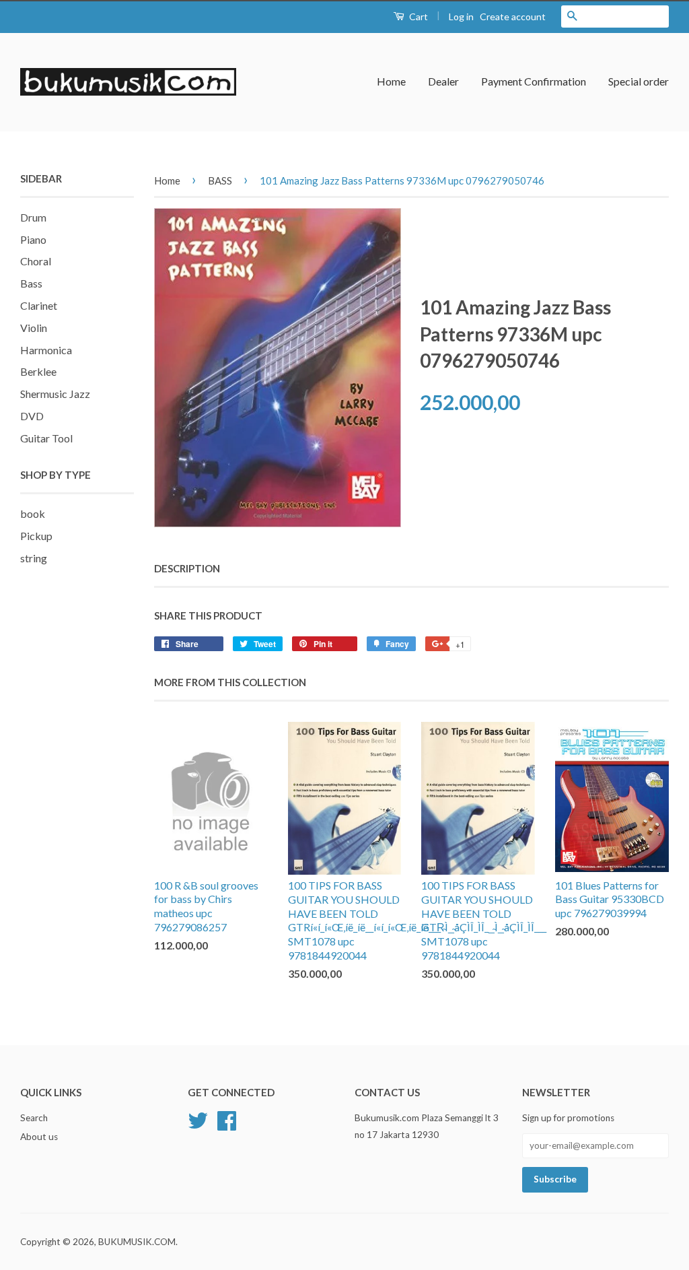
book (32, 513)
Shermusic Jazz (55, 393)
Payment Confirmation (533, 81)
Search (34, 1117)
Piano (33, 239)
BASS (220, 180)
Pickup (36, 535)
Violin (33, 327)
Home (391, 81)
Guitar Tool (46, 438)
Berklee (38, 371)
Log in (461, 16)
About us (39, 1136)
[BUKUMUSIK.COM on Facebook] (227, 1119)
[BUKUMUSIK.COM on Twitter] (198, 1119)
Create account (513, 16)
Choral (35, 261)
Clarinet (38, 305)
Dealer (443, 81)
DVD (32, 415)
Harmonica (46, 349)
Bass (31, 283)
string (33, 558)
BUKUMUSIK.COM (137, 1241)
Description (187, 568)
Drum (33, 217)
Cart (417, 16)
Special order (638, 81)
